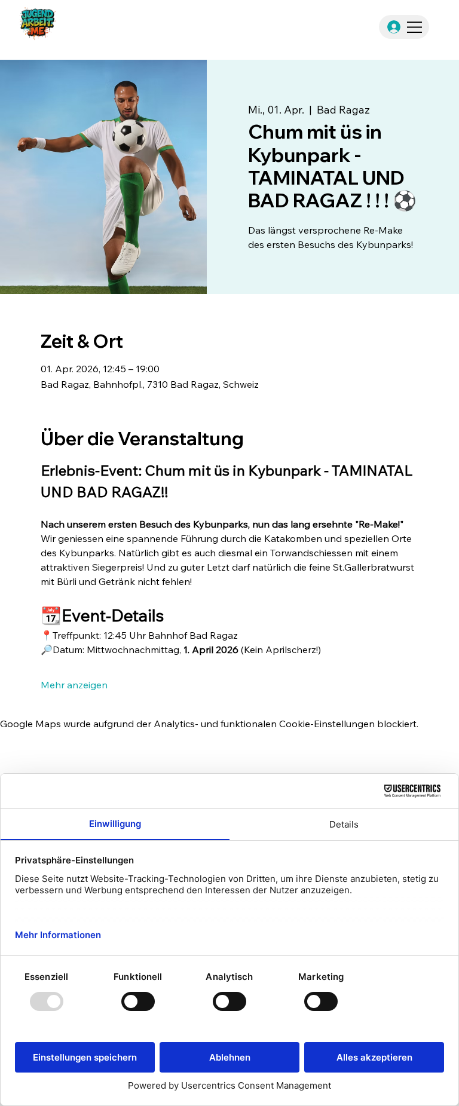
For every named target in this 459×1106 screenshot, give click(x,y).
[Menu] (415, 27)
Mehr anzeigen (74, 685)
